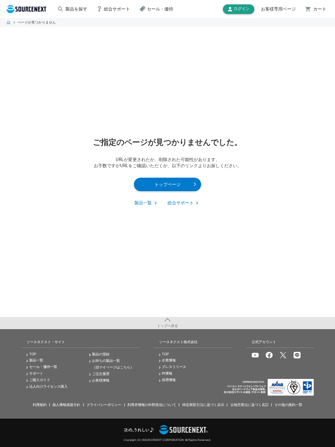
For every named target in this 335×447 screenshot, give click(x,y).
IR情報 (167, 373)
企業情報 (169, 360)
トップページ (167, 184)
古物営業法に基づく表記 (249, 405)
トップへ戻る (167, 326)
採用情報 (169, 380)
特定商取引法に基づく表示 (203, 405)
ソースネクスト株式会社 (178, 342)
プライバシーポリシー (103, 405)
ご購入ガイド (39, 380)
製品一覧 (143, 203)
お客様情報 (100, 380)
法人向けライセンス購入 (48, 387)
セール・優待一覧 (43, 367)
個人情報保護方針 (66, 405)
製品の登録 (100, 354)
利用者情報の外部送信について (151, 405)
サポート (36, 373)
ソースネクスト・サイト (46, 342)
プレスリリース (174, 367)
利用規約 (40, 405)
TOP (8, 22)
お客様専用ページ (278, 9)
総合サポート (181, 203)
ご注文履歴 (100, 374)
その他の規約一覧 (288, 405)
